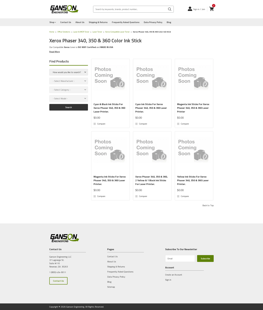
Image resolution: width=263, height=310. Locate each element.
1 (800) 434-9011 (57, 272)
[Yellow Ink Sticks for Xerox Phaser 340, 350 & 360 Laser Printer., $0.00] (194, 153)
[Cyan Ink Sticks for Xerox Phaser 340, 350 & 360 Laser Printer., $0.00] (152, 80)
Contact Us (65, 22)
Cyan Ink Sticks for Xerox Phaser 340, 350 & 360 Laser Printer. (151, 107)
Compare (101, 123)
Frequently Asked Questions (125, 22)
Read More (54, 51)
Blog (169, 22)
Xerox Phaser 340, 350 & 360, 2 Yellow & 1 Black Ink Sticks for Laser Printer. (151, 180)
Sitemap (111, 286)
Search (68, 107)
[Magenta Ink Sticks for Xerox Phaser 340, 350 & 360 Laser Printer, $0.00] (194, 80)
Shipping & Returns (98, 22)
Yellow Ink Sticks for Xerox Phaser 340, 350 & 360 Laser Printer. (193, 180)
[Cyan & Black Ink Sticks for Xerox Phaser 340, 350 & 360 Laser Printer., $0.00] (110, 80)
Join (203, 9)
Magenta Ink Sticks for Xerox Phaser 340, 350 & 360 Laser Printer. (110, 180)
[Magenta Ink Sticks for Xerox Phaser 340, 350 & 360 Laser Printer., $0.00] (110, 153)
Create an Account (173, 274)
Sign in (196, 9)
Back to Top (208, 205)
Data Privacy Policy (153, 22)
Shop (52, 22)
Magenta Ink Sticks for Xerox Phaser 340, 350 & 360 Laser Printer (193, 107)
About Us (79, 22)
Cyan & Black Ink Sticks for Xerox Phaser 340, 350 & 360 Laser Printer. (109, 107)
